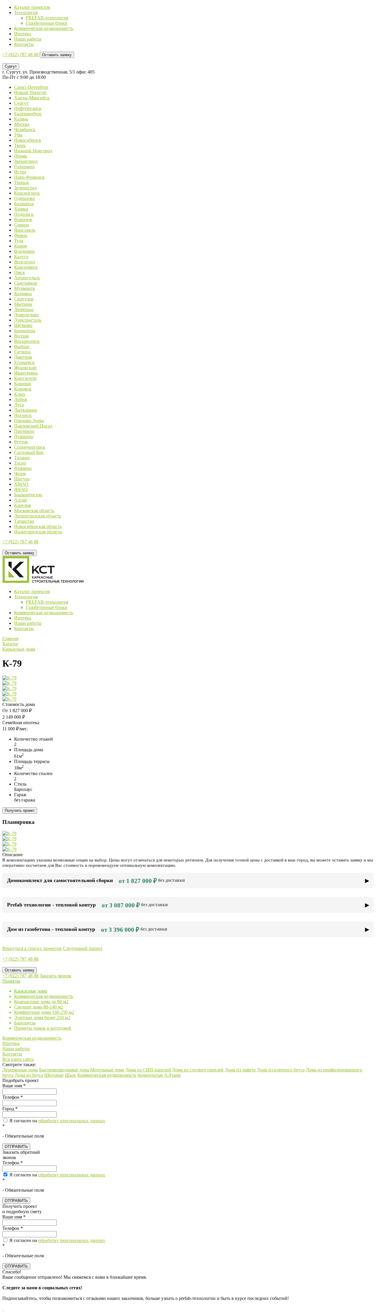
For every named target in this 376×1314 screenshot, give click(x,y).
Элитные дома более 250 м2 (42, 1017)
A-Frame (172, 1075)
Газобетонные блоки (46, 23)
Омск (19, 272)
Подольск (23, 214)
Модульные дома (107, 1069)
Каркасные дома (30, 991)
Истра (20, 171)
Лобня (20, 399)
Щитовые (54, 1075)
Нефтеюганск (27, 108)
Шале (70, 1075)
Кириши (22, 383)
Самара (21, 224)
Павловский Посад (33, 425)
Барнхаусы (25, 1022)
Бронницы (24, 330)
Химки (21, 208)
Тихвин (22, 457)
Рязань (20, 235)
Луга (19, 404)
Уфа (18, 134)
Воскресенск (27, 341)
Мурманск (24, 288)
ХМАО (21, 484)
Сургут (21, 103)
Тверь (20, 145)
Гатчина (22, 351)
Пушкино (23, 436)
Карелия (22, 505)
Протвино (24, 431)
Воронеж (23, 219)
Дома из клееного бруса (281, 1069)
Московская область (34, 510)
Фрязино (23, 468)
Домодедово (26, 314)
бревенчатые (150, 1075)
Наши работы (27, 38)
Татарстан (24, 521)
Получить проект (20, 810)
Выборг (22, 346)
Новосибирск (27, 140)
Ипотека (22, 33)
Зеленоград (25, 187)
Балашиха (24, 203)
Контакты (24, 44)
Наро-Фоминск (29, 177)
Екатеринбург (28, 113)
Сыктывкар (25, 283)
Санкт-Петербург (31, 87)
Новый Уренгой (30, 92)
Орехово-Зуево (29, 420)
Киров (20, 245)
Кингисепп (25, 378)
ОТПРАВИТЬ (16, 1146)
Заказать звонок (55, 975)
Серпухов (23, 298)
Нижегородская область (38, 531)
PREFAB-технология (47, 17)
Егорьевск (24, 362)
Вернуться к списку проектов (32, 948)
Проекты (11, 981)
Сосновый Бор (28, 452)
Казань (21, 118)
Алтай (20, 499)
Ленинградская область (37, 515)
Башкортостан (28, 494)
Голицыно (24, 166)
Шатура (22, 478)
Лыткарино (25, 410)
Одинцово (24, 198)
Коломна (23, 293)
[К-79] (9, 677)
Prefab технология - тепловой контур (87, 905)
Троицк (21, 182)
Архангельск (27, 277)
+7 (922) (20, 54)
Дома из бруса (29, 1075)
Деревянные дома (20, 1069)
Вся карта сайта (18, 1059)
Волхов (21, 335)
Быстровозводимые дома (64, 1069)
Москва (21, 124)
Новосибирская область (38, 526)
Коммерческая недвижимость (43, 28)
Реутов (21, 441)
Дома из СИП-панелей (148, 1069)
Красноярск (26, 267)
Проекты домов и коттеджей (42, 1028)
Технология (26, 12)
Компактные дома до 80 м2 (41, 1001)
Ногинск (23, 415)
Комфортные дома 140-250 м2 (44, 1012)
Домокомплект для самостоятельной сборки (96, 880)
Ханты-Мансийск (32, 97)
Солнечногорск (29, 447)
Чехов (20, 473)
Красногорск (27, 193)
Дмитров (23, 357)
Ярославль (24, 230)
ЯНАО (21, 489)
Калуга (21, 256)
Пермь (20, 155)
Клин (19, 394)
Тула (18, 240)
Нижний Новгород (33, 150)
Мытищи (23, 304)
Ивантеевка (26, 372)
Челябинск (25, 129)
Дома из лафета (240, 1069)
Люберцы (23, 309)
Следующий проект (83, 948)
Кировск (22, 388)
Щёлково (23, 325)
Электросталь (27, 320)
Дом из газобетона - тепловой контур (87, 929)
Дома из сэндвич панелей (198, 1069)
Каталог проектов (32, 7)
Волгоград (24, 261)
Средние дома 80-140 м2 (38, 1006)
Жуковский (25, 367)
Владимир (24, 251)
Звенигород (26, 161)
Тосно (20, 462)
